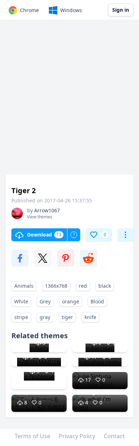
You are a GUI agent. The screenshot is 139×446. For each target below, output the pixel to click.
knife (90, 317)
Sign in (120, 9)
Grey (45, 301)
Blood (97, 301)
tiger (67, 317)
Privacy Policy (77, 436)
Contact (114, 436)
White (21, 301)
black (104, 285)
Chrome (29, 10)
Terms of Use (32, 436)
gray (45, 317)
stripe (21, 317)
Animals (24, 285)
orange (70, 301)
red (83, 285)
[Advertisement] (69, 100)
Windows (71, 10)
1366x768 (56, 285)
